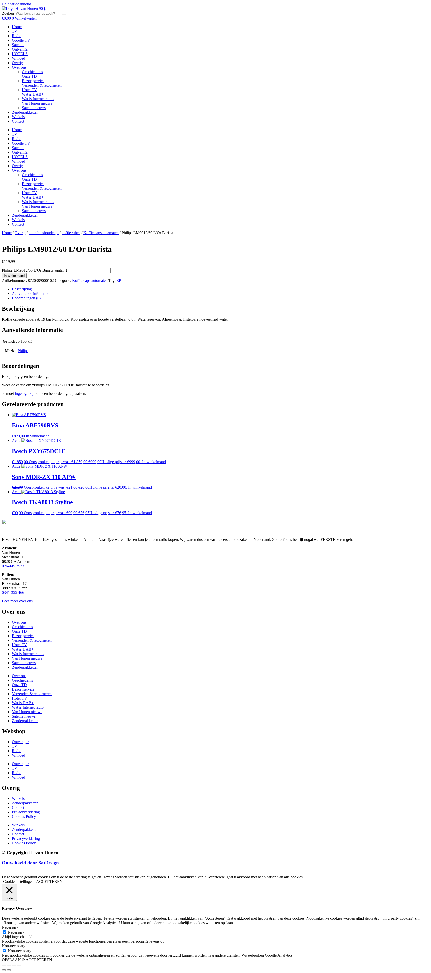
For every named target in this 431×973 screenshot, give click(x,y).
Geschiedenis (32, 72)
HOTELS (20, 54)
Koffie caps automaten (101, 233)
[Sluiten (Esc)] (19, 965)
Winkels (18, 117)
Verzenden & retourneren (42, 85)
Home (17, 27)
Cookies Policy (24, 816)
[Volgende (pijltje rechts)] (9, 970)
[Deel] (14, 965)
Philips (23, 351)
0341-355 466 (13, 592)
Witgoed (18, 58)
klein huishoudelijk (44, 233)
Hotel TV (29, 90)
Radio (16, 36)
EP (118, 280)
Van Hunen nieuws (37, 103)
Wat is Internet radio (38, 99)
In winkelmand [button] (38, 436)
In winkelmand (14, 276)
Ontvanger (20, 49)
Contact (18, 121)
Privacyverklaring (26, 812)
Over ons (19, 67)
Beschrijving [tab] (22, 289)
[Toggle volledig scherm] (9, 965)
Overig (17, 63)
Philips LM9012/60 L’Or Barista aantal (33, 270)
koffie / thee (71, 233)
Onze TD (29, 76)
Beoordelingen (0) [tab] (26, 298)
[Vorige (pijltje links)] (4, 970)
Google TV (21, 40)
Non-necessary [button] (13, 946)
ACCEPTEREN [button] (49, 881)
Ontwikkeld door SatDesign (30, 862)
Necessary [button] (10, 927)
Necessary (16, 932)
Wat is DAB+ (33, 94)
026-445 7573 (13, 566)
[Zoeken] (64, 14)
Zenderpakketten (25, 112)
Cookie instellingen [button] (18, 881)
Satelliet (18, 45)
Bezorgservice (33, 81)
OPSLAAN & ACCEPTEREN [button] (27, 960)
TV (14, 31)
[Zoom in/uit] (4, 965)
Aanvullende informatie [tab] (30, 293)
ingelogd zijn (25, 393)
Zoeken (8, 13)
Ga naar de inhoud (16, 4)
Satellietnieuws (34, 108)
